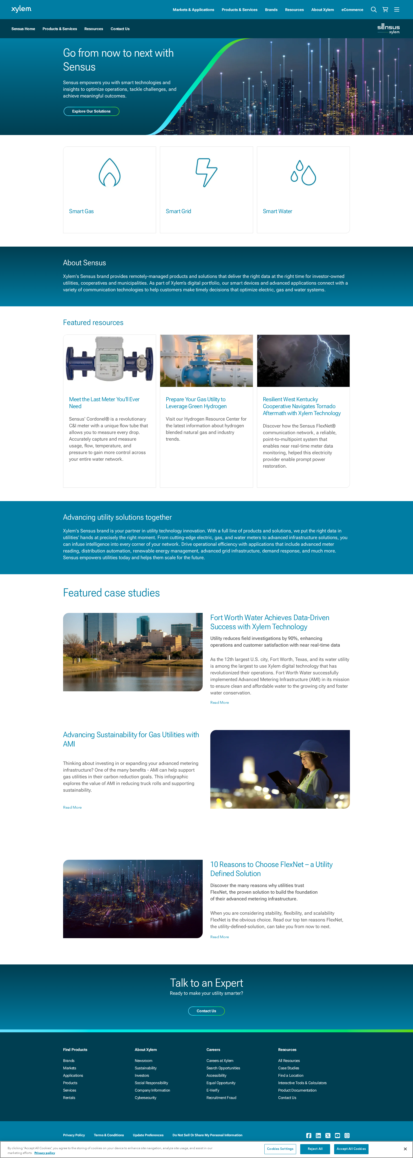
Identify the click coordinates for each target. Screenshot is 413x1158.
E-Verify (212, 1090)
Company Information (152, 1090)
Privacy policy (44, 1153)
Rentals (69, 1097)
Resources (294, 9)
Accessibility (216, 1075)
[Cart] (385, 9)
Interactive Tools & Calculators (302, 1083)
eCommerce (352, 9)
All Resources (289, 1060)
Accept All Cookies (351, 1149)
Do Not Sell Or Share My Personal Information (207, 1135)
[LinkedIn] (318, 1135)
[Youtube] (337, 1135)
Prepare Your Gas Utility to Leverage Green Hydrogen (196, 403)
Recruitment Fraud (221, 1097)
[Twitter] (328, 1135)
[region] (206, 1149)
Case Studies (288, 1068)
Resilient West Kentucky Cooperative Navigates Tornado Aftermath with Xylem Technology (302, 406)
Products (70, 1083)
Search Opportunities (223, 1068)
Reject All (315, 1149)
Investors (142, 1075)
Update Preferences (148, 1135)
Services (69, 1090)
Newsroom (143, 1060)
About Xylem (322, 9)
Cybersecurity (145, 1097)
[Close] (405, 1149)
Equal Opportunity (220, 1083)
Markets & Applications (193, 9)
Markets (69, 1068)
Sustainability (146, 1068)
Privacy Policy (74, 1135)
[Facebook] (309, 1135)
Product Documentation (297, 1090)
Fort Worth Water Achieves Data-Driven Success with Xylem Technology (269, 622)
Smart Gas (81, 211)
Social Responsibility (151, 1083)
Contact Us (120, 29)
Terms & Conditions (109, 1135)
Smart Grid (178, 211)
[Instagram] (347, 1135)
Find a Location (290, 1075)
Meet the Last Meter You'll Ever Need (104, 403)
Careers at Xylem (220, 1060)
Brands (271, 9)
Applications (73, 1075)
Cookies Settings (280, 1149)
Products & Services (239, 9)
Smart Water (277, 211)
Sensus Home (23, 29)
